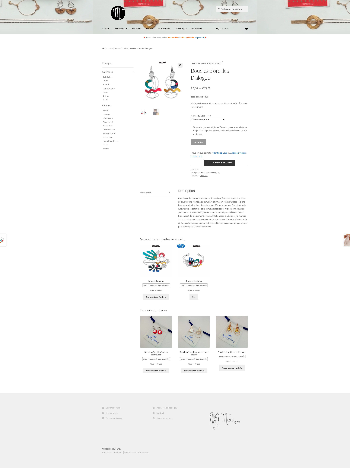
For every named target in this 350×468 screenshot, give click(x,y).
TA (218, 172)
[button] (180, 65)
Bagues (105, 92)
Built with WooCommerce (136, 452)
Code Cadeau (107, 77)
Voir (194, 297)
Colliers (105, 81)
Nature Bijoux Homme (110, 141)
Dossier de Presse (114, 418)
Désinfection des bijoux (167, 407)
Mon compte (181, 28)
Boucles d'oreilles (120, 48)
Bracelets (106, 84)
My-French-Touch (109, 133)
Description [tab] (145, 192)
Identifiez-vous (220, 152)
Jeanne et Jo (107, 126)
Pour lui (105, 100)
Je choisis (198, 142)
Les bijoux (136, 28)
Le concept (119, 28)
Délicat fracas (108, 118)
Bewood (106, 110)
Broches (106, 96)
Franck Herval (108, 122)
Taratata (204, 175)
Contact (160, 413)
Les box (149, 28)
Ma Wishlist (196, 28)
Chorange (106, 114)
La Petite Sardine (109, 129)
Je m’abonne (164, 28)
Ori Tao (105, 145)
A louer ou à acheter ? (201, 115)
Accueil (105, 28)
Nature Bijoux (107, 137)
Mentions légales (164, 418)
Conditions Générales (112, 452)
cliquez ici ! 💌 (200, 37)
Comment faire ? (114, 407)
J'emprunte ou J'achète (156, 297)
